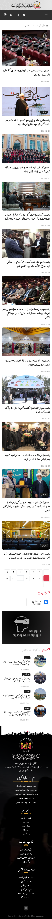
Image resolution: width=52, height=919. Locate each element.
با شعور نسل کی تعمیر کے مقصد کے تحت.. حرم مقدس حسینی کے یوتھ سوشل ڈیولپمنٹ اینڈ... (16, 663)
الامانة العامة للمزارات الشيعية (26, 857)
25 (13, 578)
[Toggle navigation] (46, 15)
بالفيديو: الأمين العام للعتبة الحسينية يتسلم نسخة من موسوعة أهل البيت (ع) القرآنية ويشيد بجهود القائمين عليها (28, 264)
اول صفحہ (42, 25)
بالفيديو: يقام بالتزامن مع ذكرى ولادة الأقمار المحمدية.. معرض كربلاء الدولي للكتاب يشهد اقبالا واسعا (27, 362)
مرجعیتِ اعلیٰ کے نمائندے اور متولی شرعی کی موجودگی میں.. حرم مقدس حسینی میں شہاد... (17, 680)
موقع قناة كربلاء (26, 861)
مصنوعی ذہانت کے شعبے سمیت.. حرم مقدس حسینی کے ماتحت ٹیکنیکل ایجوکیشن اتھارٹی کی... (17, 713)
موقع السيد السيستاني (26, 849)
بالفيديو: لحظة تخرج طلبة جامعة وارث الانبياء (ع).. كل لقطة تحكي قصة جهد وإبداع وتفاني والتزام (27, 169)
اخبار (45, 62)
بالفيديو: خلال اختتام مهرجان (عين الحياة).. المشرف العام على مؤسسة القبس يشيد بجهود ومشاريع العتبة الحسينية (27, 122)
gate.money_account (26, 802)
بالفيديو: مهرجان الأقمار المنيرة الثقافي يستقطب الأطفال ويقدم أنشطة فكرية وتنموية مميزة (27, 410)
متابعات (27, 657)
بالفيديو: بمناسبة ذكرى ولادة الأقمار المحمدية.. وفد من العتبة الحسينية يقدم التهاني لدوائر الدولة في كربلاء (27, 457)
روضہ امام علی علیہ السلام (26, 877)
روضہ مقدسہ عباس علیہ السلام (26, 893)
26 (7, 578)
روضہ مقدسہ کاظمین (26, 881)
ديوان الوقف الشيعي (26, 853)
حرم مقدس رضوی (26, 885)
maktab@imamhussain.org (26, 790)
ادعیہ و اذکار (26, 830)
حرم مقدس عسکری (26, 889)
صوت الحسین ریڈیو (26, 834)
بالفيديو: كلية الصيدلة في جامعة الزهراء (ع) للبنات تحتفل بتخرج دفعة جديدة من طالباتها (26, 72)
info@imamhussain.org (26, 786)
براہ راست (26, 822)
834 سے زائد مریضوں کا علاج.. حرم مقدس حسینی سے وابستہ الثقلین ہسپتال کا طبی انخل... (16, 696)
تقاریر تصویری (26, 674)
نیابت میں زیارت (26, 817)
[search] (11, 15)
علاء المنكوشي (29, 25)
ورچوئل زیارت (26, 826)
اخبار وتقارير (44, 112)
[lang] (5, 15)
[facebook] (23, 15)
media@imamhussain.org (26, 794)
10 (26, 578)
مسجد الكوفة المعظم (26, 897)
